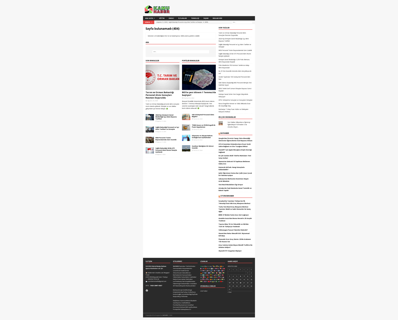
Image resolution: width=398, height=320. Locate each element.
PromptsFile (176, 309)
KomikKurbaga (187, 290)
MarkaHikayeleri (181, 286)
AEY (174, 286)
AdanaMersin (186, 273)
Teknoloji (195, 18)
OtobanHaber (185, 284)
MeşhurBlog (176, 296)
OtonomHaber (227, 196)
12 (237, 279)
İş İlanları (182, 18)
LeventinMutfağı (186, 294)
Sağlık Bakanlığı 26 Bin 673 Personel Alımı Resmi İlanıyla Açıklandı (166, 150)
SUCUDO (176, 266)
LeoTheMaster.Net (179, 281)
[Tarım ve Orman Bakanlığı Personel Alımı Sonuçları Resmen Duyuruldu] (163, 77)
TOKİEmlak (184, 296)
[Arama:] (242, 22)
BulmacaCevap (177, 290)
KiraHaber (193, 284)
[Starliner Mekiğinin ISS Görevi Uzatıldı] (186, 148)
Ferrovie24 (176, 307)
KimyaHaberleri (187, 268)
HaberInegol (177, 284)
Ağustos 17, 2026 (161, 121)
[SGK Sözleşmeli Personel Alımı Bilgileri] (186, 117)
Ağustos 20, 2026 (152, 101)
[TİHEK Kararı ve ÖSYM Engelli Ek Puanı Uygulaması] (186, 127)
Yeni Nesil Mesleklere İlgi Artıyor (231, 185)
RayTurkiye (184, 292)
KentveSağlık (177, 294)
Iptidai (183, 279)
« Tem (229, 292)
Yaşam (205, 18)
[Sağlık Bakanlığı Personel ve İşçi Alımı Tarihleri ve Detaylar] (150, 129)
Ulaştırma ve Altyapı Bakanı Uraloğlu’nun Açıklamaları (202, 136)
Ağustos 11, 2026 (161, 142)
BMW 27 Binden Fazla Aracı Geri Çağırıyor (234, 215)
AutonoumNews (185, 301)
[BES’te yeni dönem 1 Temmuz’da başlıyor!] (199, 77)
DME (186, 307)
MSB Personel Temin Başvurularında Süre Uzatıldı (165, 139)
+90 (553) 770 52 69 (153, 279)
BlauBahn (194, 301)
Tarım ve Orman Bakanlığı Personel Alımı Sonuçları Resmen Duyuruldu (160, 95)
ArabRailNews (186, 303)
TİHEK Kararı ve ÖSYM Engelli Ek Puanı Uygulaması (203, 126)
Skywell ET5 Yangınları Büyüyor (230, 251)
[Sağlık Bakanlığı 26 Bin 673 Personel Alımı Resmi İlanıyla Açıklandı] (150, 150)
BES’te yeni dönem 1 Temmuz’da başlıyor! (199, 93)
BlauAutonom (182, 305)
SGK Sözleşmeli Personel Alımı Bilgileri (203, 115)
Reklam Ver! (217, 18)
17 (229, 283)
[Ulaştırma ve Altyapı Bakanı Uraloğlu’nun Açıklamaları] (186, 138)
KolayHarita (176, 292)
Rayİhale (195, 294)
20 (240, 283)
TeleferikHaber (190, 266)
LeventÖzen (177, 271)
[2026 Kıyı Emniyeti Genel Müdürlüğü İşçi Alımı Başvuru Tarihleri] (150, 117)
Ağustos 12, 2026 (161, 131)
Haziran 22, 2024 (189, 98)
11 (233, 279)
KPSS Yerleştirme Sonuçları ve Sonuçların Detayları (235, 100)
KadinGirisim (185, 271)
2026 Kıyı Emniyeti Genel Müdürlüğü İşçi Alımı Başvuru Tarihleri (166, 117)
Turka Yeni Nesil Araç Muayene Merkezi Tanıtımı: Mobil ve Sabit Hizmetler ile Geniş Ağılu (235, 209)
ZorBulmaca (192, 292)
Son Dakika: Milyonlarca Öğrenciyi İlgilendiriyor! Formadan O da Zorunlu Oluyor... (239, 124)
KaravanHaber (187, 275)
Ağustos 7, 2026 (161, 154)
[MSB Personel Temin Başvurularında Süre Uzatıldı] (150, 140)
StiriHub (182, 307)
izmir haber (203, 291)
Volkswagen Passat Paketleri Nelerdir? (233, 230)
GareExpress (177, 303)
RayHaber (224, 133)
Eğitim (161, 18)
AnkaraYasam (177, 273)
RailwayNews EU (186, 309)
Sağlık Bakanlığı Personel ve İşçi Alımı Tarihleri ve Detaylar (167, 128)
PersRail (175, 305)
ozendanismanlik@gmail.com (157, 281)
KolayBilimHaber (190, 281)
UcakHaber (192, 277)
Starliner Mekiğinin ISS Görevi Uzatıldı (203, 147)
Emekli (171, 18)
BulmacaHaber (191, 286)
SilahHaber (189, 279)
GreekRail (190, 305)
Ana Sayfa (149, 18)
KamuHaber (185, 277)
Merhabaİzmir (177, 275)
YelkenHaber (177, 277)
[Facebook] (147, 290)
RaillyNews (176, 301)
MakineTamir (177, 279)
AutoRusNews (192, 307)
